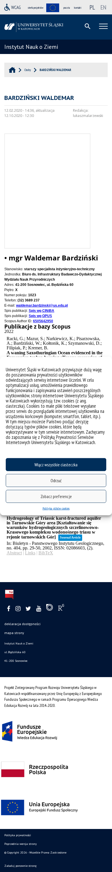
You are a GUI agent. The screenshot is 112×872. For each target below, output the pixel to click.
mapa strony (14, 633)
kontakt (77, 8)
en (103, 7)
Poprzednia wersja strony (20, 844)
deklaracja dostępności (22, 624)
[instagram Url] (18, 608)
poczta (66, 8)
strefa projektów (35, 8)
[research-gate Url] (61, 608)
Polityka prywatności (17, 835)
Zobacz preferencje (56, 496)
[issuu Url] (49, 608)
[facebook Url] (8, 608)
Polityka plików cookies (56, 508)
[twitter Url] (28, 608)
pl (92, 7)
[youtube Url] (38, 608)
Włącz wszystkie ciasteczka (56, 464)
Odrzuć (56, 480)
